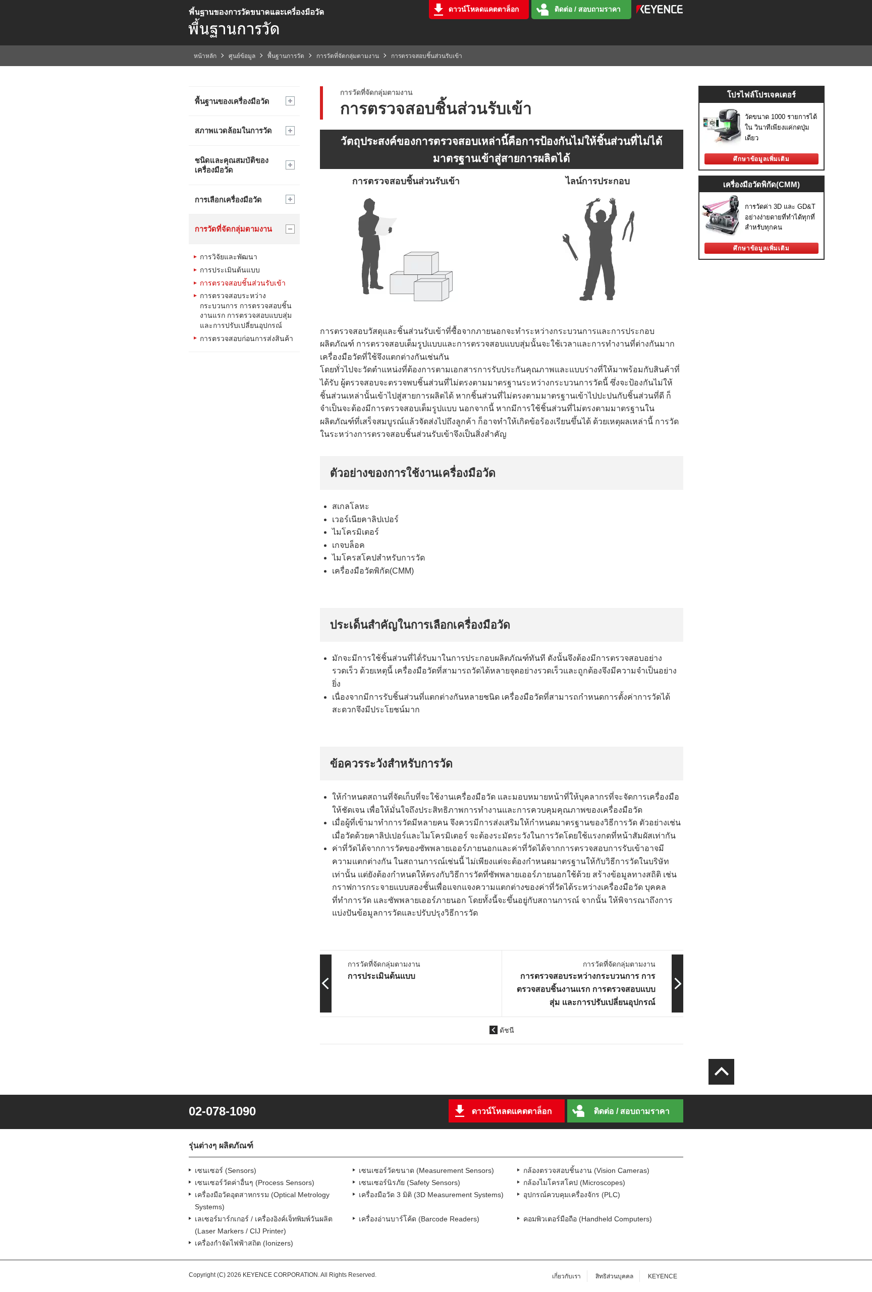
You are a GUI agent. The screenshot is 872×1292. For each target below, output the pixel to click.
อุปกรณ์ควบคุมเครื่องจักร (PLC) (571, 1195)
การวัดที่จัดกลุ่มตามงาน (347, 56)
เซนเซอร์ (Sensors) (225, 1170)
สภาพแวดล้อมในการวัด (233, 130)
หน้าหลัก (205, 56)
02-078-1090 (222, 1111)
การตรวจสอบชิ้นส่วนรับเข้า (243, 283)
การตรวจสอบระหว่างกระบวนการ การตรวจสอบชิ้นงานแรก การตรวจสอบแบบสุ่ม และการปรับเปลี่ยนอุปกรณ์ (246, 310)
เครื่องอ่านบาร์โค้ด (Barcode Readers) (419, 1219)
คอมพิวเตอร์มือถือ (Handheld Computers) (587, 1219)
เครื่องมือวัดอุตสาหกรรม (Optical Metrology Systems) (262, 1201)
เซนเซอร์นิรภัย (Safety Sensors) (409, 1182)
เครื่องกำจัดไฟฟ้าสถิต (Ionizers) (244, 1243)
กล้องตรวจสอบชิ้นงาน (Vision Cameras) (586, 1170)
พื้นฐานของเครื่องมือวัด (232, 101)
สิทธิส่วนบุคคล (614, 1276)
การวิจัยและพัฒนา (228, 257)
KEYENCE (662, 1276)
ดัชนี (507, 1030)
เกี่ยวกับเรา (566, 1276)
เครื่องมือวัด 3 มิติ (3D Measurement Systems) (431, 1195)
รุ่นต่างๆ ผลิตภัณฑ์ (221, 1145)
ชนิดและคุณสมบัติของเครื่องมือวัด (231, 165)
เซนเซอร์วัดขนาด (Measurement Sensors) (426, 1170)
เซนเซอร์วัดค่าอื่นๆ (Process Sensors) (254, 1182)
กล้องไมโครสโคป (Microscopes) (574, 1182)
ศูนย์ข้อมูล (242, 56)
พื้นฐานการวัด (285, 56)
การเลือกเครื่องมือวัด (228, 199)
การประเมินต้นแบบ (230, 270)
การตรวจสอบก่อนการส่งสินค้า (246, 338)
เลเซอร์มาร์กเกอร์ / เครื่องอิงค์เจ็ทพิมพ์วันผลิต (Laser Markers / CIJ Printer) (264, 1225)
